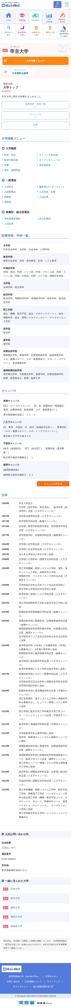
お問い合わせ (13, 981)
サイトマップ (53, 981)
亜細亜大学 (16, 926)
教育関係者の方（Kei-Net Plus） (24, 976)
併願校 (7, 202)
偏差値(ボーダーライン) (51, 186)
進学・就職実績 (12, 170)
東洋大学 (15, 898)
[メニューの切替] (66, 4)
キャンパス (35, 114)
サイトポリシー (20, 986)
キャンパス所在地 (48, 155)
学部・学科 (10, 155)
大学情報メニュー (35, 60)
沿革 (35, 124)
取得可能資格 (11, 160)
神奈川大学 (16, 916)
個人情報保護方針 (41, 986)
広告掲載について (33, 981)
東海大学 (15, 907)
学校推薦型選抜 (12, 218)
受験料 (7, 197)
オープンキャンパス (49, 160)
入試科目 (8, 186)
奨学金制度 (45, 165)
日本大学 (15, 889)
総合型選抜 (45, 218)
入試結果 (43, 197)
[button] (67, 31)
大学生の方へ (51, 976)
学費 (6, 165)
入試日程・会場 (47, 192)
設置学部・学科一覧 (35, 104)
